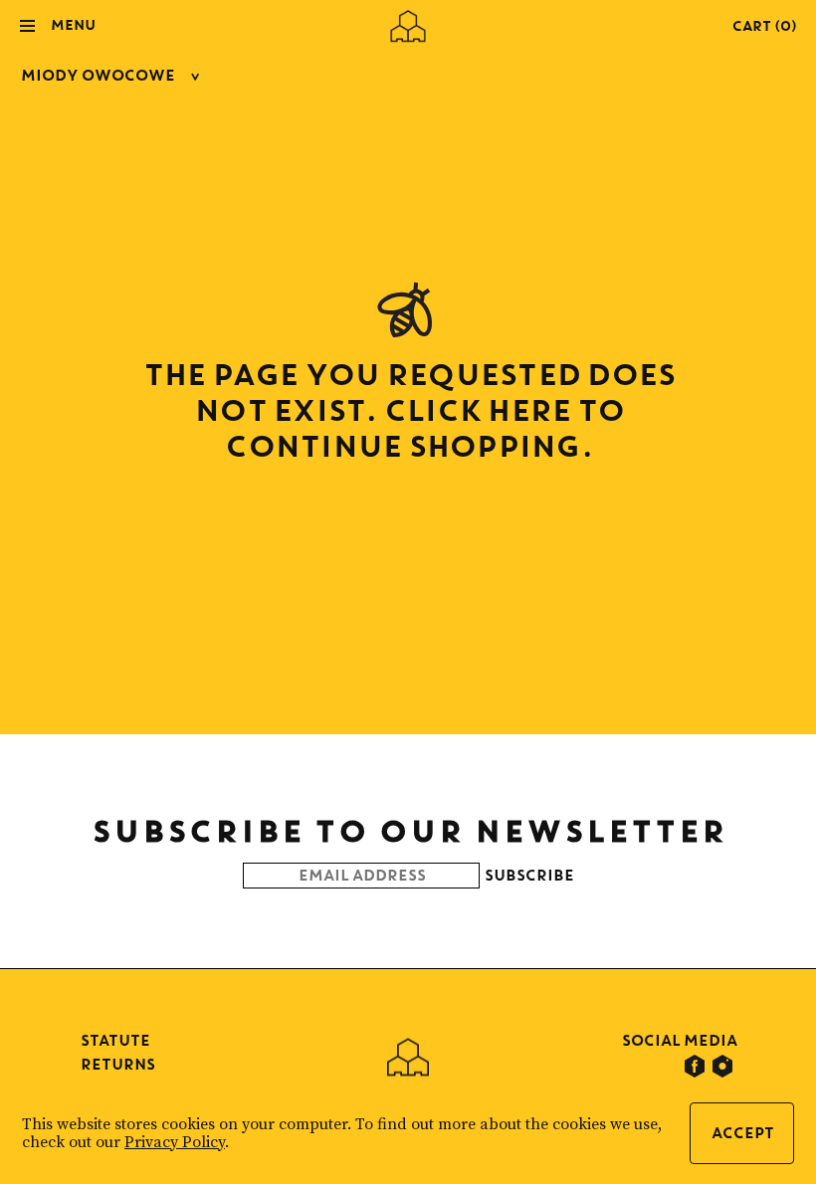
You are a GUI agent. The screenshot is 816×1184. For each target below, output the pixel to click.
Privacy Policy (174, 1142)
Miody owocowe (97, 75)
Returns (117, 1064)
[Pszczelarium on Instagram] (722, 1067)
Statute (114, 1040)
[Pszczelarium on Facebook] (695, 1067)
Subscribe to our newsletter (408, 830)
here (527, 409)
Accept (742, 1132)
